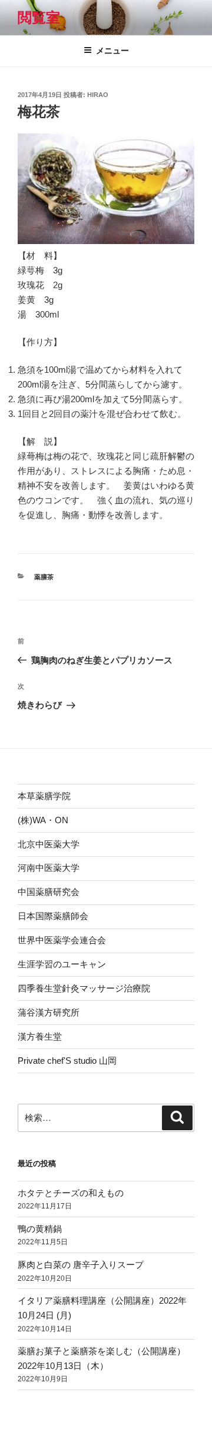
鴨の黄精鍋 (40, 1229)
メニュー (112, 50)
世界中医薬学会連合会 (62, 940)
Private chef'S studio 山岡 (67, 1061)
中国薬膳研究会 (49, 892)
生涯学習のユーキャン (62, 964)
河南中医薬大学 (49, 868)
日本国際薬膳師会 (53, 916)
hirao (97, 94)
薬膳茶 (44, 576)
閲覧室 (39, 17)
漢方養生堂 (40, 1036)
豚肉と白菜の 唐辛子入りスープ (81, 1265)
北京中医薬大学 (49, 844)
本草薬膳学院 (44, 796)
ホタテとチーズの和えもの (71, 1193)
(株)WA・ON (43, 820)
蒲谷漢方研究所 (49, 1012)
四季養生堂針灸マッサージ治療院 (84, 988)
